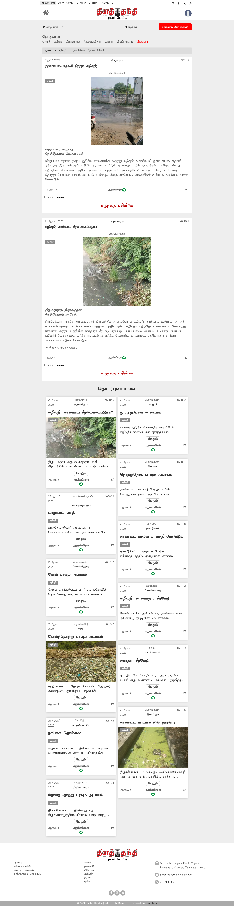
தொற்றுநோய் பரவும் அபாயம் (146, 474)
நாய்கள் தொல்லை (64, 733)
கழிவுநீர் (63, 50)
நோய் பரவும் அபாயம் (67, 574)
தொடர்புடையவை (117, 389)
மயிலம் (58, 41)
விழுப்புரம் (143, 41)
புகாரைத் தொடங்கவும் (175, 27)
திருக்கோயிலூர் (92, 41)
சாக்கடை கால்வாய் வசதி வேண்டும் (151, 536)
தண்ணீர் (89, 866)
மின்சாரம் (89, 870)
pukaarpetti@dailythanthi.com (176, 874)
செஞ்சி (46, 41)
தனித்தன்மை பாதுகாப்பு (27, 874)
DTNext (93, 2)
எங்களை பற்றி (22, 866)
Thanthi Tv (106, 2)
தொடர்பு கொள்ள (24, 870)
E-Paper (81, 2)
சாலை (88, 862)
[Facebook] (178, 3)
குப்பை (88, 877)
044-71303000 (167, 882)
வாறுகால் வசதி (61, 512)
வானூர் (109, 41)
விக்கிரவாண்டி (125, 41)
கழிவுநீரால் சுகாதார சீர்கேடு (144, 598)
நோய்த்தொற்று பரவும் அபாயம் (75, 636)
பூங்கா (87, 881)
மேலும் (81, 473)
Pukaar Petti (48, 2)
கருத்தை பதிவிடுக (117, 205)
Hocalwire (151, 903)
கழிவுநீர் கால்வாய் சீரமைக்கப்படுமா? (71, 227)
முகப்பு (48, 50)
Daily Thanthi (65, 2)
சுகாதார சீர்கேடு (134, 660)
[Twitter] (184, 3)
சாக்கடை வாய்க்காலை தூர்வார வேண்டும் (147, 722)
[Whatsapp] (190, 3)
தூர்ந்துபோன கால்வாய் (140, 412)
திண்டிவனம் (73, 41)
